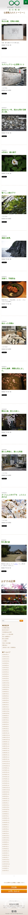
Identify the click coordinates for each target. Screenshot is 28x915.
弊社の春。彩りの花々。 (11, 411)
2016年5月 (5, 796)
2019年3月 (5, 728)
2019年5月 (5, 724)
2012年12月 (5, 859)
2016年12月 (6, 787)
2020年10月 (5, 687)
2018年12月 (6, 735)
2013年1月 (5, 857)
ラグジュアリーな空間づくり (13, 64)
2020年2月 (5, 704)
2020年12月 (5, 682)
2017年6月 (5, 774)
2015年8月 (5, 813)
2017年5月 (5, 776)
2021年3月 (5, 676)
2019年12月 (5, 709)
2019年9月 (5, 715)
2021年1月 (5, 680)
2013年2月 (5, 855)
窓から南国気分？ (6, 636)
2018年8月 (5, 744)
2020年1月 (5, 706)
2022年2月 (5, 654)
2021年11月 (5, 658)
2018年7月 (5, 746)
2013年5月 (5, 850)
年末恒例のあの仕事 (6, 632)
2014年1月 (5, 833)
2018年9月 (5, 741)
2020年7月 (5, 693)
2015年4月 (5, 822)
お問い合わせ (14, 891)
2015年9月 (5, 811)
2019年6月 (5, 722)
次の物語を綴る (5, 627)
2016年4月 (5, 798)
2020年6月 (5, 696)
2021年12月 (5, 656)
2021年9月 (5, 663)
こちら (16, 563)
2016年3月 (5, 800)
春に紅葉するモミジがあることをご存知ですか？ (13, 591)
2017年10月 (6, 765)
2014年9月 (5, 824)
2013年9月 (5, 842)
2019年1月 (5, 733)
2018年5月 (5, 750)
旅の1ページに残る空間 (7, 634)
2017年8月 (5, 770)
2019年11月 (5, 711)
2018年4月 (5, 752)
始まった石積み (8, 323)
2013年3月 (5, 853)
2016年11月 (6, 789)
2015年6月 (5, 818)
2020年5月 (5, 698)
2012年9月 (5, 866)
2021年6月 (5, 669)
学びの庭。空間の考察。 (11, 21)
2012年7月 (5, 870)
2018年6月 (5, 748)
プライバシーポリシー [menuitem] (14, 901)
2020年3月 (5, 702)
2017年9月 (5, 768)
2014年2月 (5, 831)
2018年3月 (5, 754)
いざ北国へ (4, 640)
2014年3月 (5, 829)
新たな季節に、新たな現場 (12, 452)
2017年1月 (5, 785)
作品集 (14, 887)
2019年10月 (5, 713)
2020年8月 (5, 691)
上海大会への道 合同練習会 (9, 647)
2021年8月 (5, 665)
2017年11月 (6, 763)
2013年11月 (5, 837)
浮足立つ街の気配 (6, 643)
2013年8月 (5, 844)
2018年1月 (5, 759)
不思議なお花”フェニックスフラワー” (12, 601)
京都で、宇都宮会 (8, 278)
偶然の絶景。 (7, 238)
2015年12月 (5, 805)
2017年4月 (5, 778)
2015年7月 (5, 816)
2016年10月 (5, 792)
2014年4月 (5, 826)
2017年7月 (5, 772)
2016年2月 (5, 802)
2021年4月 (5, 674)
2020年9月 (5, 689)
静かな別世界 (5, 638)
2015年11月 (5, 807)
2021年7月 (5, 667)
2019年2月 (5, 730)
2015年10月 (5, 809)
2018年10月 (6, 739)
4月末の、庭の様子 (9, 152)
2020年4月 (5, 700)
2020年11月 (5, 685)
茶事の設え (4, 645)
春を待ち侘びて (5, 630)
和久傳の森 (5, 542)
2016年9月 (5, 794)
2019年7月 (5, 720)
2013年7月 (5, 846)
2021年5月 (5, 672)
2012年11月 (5, 861)
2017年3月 (5, 781)
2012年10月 (6, 864)
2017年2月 (5, 783)
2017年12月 (6, 761)
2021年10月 (5, 661)
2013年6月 (5, 848)
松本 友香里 (8, 90)
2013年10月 (5, 840)
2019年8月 (5, 717)
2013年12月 (5, 835)
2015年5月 (5, 820)
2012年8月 (5, 868)
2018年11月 (6, 737)
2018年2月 (5, 757)
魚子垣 (4, 612)
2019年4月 (5, 726)
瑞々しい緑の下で (8, 193)
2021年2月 (5, 678)
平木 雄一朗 (8, 45)
